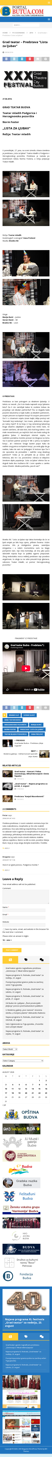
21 (33, 1093)
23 (46, 1093)
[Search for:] (26, 25)
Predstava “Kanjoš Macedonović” (29, 796)
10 (6, 1089)
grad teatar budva (12, 720)
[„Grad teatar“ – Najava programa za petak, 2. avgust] (8, 786)
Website (6, 922)
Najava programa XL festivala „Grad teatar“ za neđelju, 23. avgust (24, 1322)
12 (19, 1089)
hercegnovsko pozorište (15, 725)
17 (6, 1093)
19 (19, 1093)
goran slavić (29, 715)
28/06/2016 (9, 52)
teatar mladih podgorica (15, 734)
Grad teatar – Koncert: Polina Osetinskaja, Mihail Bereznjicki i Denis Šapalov (32, 773)
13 (26, 1089)
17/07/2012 (20, 799)
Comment (7, 888)
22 (39, 1093)
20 (26, 1093)
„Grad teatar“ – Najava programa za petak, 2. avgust (31, 785)
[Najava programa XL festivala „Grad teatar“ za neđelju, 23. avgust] (26, 1302)
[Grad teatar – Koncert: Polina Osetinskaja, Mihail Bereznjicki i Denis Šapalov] (8, 773)
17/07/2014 (20, 779)
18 (13, 1093)
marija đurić (36, 725)
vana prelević (37, 734)
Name (5, 907)
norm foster (10, 729)
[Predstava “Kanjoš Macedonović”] (8, 798)
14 (33, 1089)
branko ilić (14, 715)
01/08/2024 (20, 789)
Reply (7, 848)
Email (5, 914)
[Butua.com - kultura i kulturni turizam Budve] (22, 15)
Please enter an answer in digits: (16, 936)
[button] (48, 3)
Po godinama (18, 33)
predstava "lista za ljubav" (32, 729)
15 (39, 1089)
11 (13, 1089)
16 (46, 1089)
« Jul (4, 1105)
